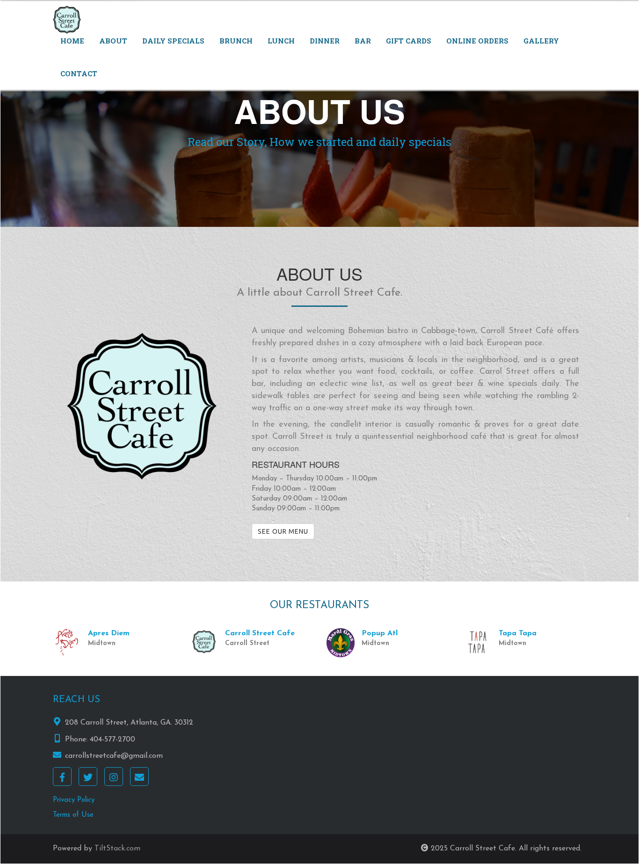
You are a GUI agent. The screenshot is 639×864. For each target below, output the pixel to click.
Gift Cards (408, 40)
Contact (78, 73)
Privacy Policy (73, 800)
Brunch (236, 40)
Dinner (325, 40)
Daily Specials (173, 40)
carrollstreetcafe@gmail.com (114, 756)
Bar (363, 40)
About (113, 40)
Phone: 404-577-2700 (100, 739)
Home (72, 40)
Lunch (281, 40)
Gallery (541, 40)
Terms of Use (73, 815)
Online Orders (477, 40)
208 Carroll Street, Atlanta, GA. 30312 (129, 722)
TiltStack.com (117, 848)
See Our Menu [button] (283, 531)
